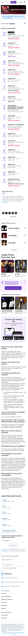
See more (14, 250)
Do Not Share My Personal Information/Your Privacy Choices (13, 633)
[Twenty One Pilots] (7, 305)
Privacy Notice (10, 626)
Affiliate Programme (6, 599)
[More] (24, 7)
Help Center (4, 615)
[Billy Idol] (7, 268)
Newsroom (4, 605)
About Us (4, 593)
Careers (3, 608)
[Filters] (24, 23)
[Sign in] (21, 2)
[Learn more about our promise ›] (6, 574)
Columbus (12, 23)
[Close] (25, 281)
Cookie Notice (18, 626)
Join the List (13, 545)
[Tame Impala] (21, 305)
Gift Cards (4, 618)
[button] (5, 2)
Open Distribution (6, 596)
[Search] (18, 2)
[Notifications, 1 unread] (24, 2)
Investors (3, 602)
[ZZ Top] (21, 268)
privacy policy (5, 550)
